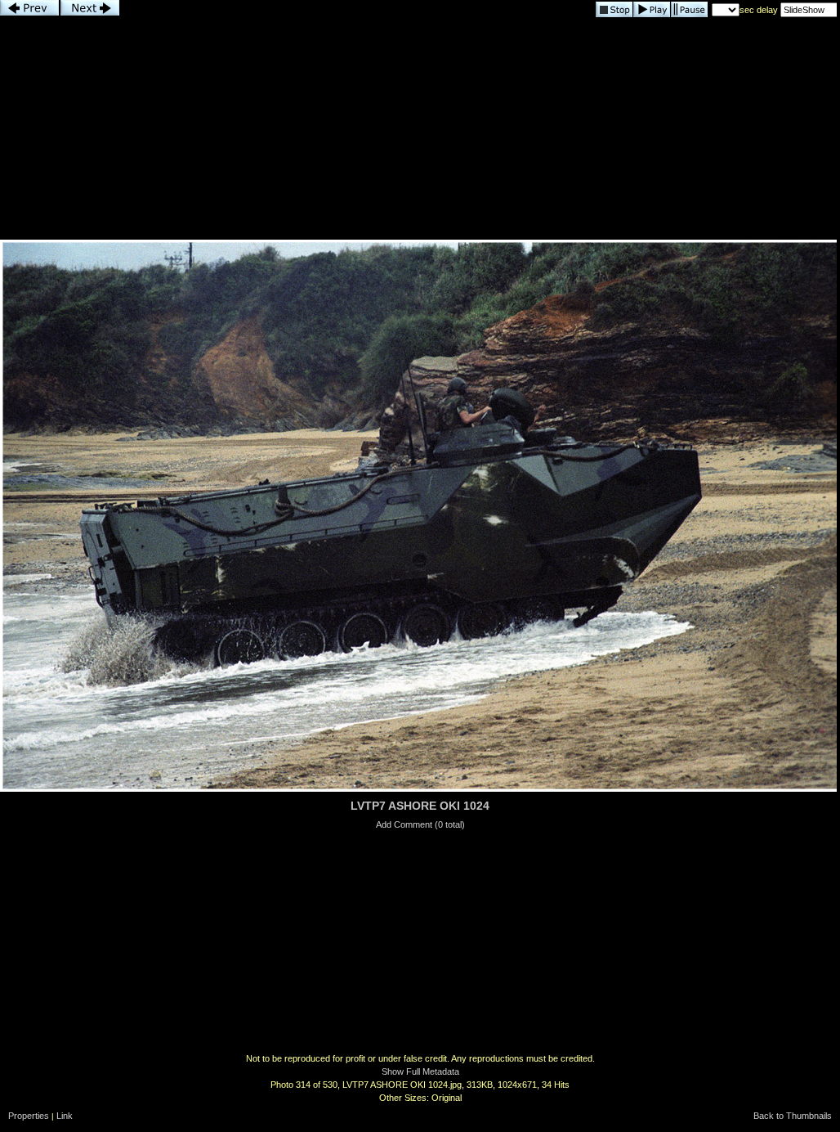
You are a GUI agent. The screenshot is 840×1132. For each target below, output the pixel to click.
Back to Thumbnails (792, 1116)
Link (64, 1116)
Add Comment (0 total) (420, 824)
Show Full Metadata (420, 1071)
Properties (28, 1116)
